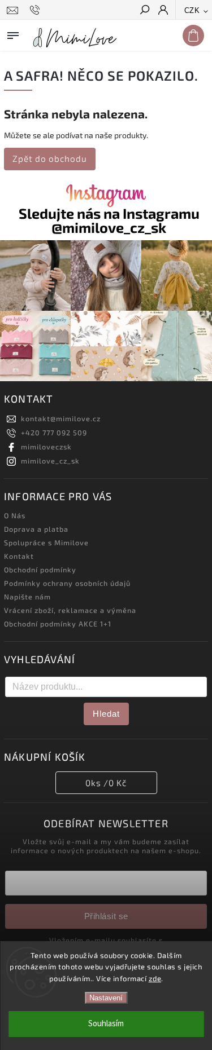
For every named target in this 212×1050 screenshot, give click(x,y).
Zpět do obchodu (49, 158)
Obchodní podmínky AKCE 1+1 (57, 623)
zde (155, 978)
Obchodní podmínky (40, 569)
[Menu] (13, 33)
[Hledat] (144, 10)
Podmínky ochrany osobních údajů (67, 583)
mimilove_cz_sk (50, 460)
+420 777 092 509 (54, 432)
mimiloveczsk (46, 446)
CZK (192, 10)
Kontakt (19, 556)
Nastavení (106, 998)
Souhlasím (106, 1024)
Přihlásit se (106, 916)
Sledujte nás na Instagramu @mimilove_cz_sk (109, 220)
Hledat (106, 713)
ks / (106, 783)
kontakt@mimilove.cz (61, 418)
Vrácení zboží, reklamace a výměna (70, 610)
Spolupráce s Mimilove (46, 542)
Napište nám (27, 596)
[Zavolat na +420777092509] (36, 10)
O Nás (14, 515)
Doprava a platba (36, 528)
